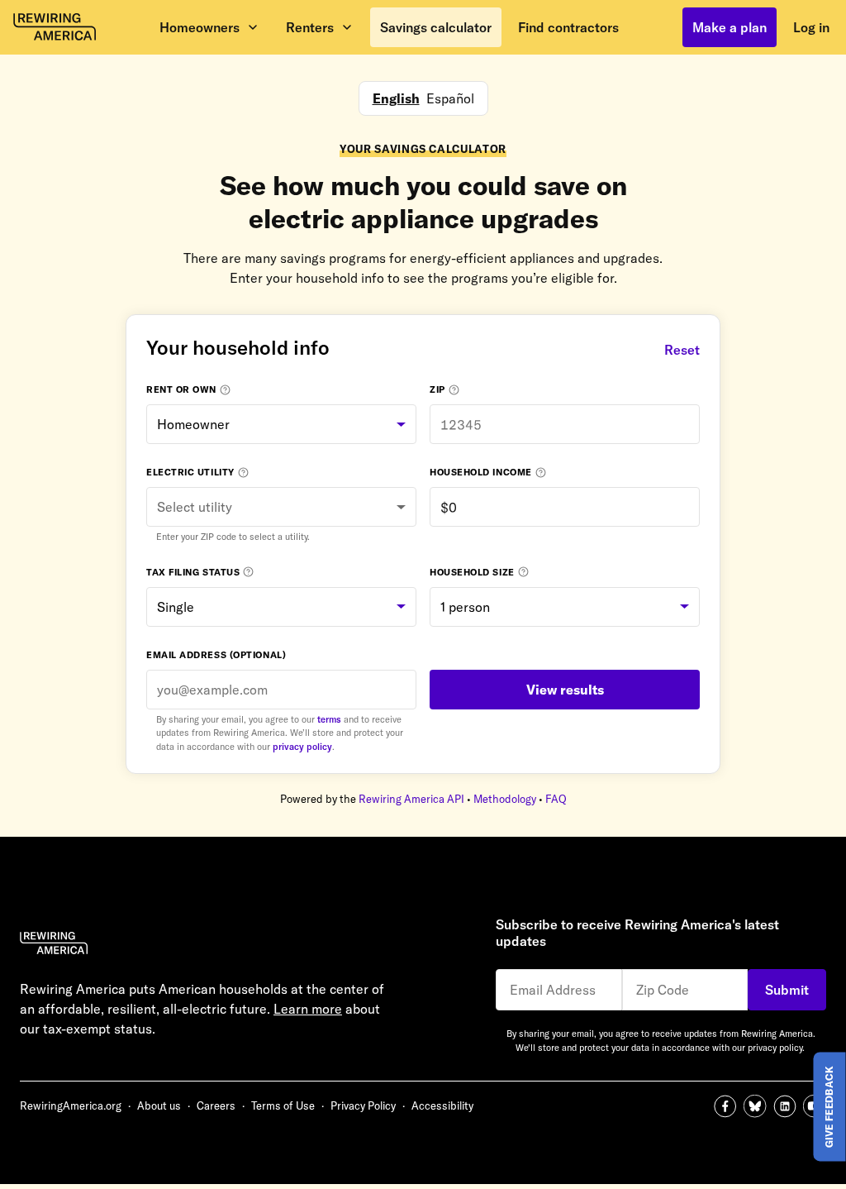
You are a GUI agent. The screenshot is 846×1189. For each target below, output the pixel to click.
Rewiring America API (411, 798)
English (396, 98)
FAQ (556, 798)
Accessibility (442, 1105)
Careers (216, 1105)
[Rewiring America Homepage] (221, 945)
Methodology (504, 798)
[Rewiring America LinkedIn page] (788, 1106)
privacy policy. (776, 1047)
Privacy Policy (363, 1105)
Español (450, 98)
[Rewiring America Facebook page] (729, 1106)
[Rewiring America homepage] (54, 27)
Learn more (307, 1008)
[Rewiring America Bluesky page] (758, 1106)
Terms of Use (283, 1105)
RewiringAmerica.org (70, 1105)
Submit (787, 989)
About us (159, 1105)
